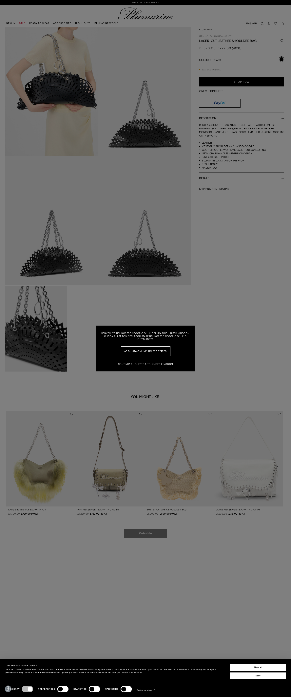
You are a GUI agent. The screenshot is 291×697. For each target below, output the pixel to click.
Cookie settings (144, 690)
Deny (258, 676)
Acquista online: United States (145, 351)
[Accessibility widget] (8, 689)
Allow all (258, 667)
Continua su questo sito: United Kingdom (145, 364)
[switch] (62, 689)
